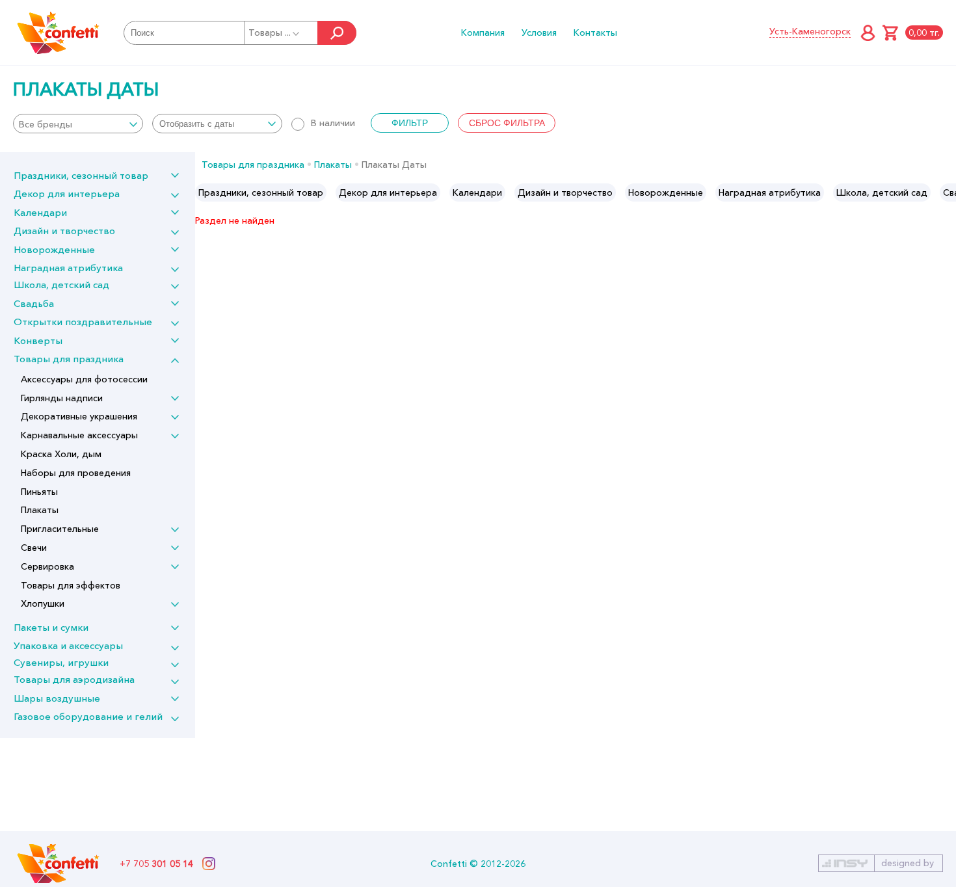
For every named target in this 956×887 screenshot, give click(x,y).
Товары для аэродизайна (74, 679)
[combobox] (78, 123)
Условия (539, 32)
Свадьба (34, 303)
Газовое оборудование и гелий (88, 716)
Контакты (595, 32)
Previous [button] (206, 192)
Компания (483, 32)
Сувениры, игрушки (61, 662)
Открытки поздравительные (83, 321)
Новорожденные (54, 249)
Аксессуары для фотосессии (84, 379)
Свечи (34, 547)
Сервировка (47, 566)
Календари (40, 212)
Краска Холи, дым (61, 454)
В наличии (333, 123)
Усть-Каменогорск (810, 31)
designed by (907, 863)
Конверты (38, 340)
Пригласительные (60, 529)
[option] (260, 192)
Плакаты (40, 510)
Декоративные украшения (79, 416)
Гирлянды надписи (62, 398)
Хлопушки (42, 603)
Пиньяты (39, 491)
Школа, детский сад (61, 284)
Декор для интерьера (67, 193)
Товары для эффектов (70, 585)
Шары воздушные (57, 698)
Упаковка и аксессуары (68, 645)
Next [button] (945, 192)
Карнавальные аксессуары (79, 435)
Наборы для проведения (76, 473)
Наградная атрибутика (68, 267)
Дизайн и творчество (64, 230)
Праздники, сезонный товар (81, 175)
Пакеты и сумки (51, 627)
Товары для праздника (69, 358)
